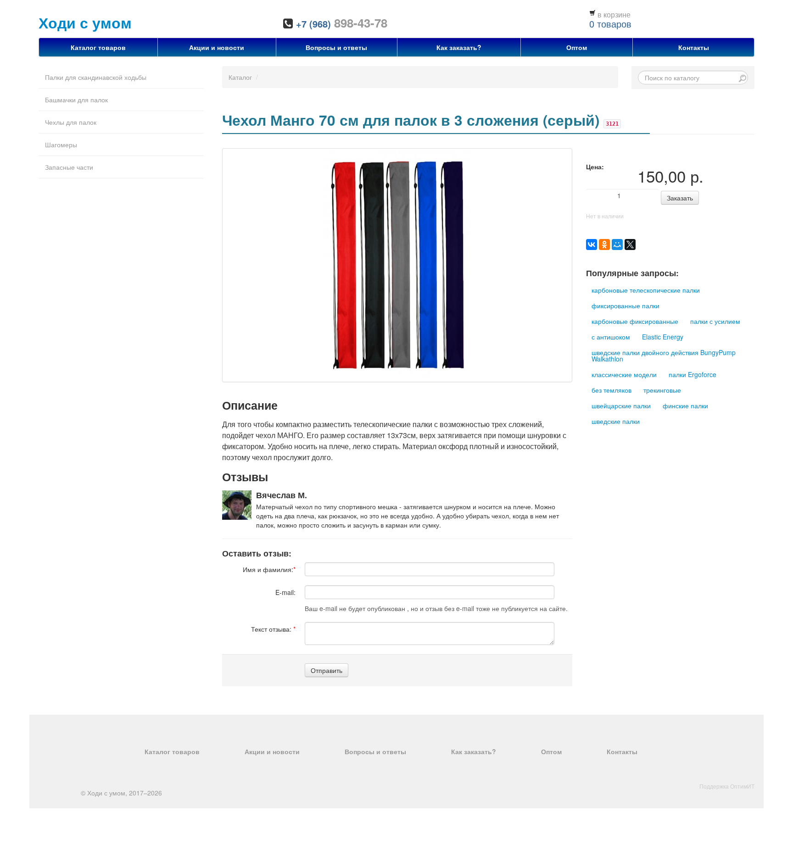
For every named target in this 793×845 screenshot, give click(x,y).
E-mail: (285, 592)
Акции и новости (216, 47)
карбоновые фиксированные (635, 321)
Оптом (576, 47)
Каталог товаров (98, 47)
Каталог (240, 77)
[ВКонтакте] (591, 244)
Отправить (326, 670)
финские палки (685, 405)
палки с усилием (715, 321)
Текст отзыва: (273, 629)
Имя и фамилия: (269, 569)
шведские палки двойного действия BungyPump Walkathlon (664, 355)
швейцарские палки (621, 405)
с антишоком (611, 336)
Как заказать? (458, 47)
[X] (630, 244)
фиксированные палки (625, 305)
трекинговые (662, 390)
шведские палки (616, 421)
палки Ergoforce (692, 374)
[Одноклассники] (604, 244)
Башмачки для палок (76, 99)
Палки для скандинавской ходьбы (95, 77)
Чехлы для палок (70, 122)
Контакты (693, 47)
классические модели (624, 374)
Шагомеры (61, 144)
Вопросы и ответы (336, 47)
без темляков (611, 390)
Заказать (680, 197)
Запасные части (69, 167)
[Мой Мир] (617, 244)
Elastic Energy (662, 336)
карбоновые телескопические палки (646, 290)
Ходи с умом (85, 22)
